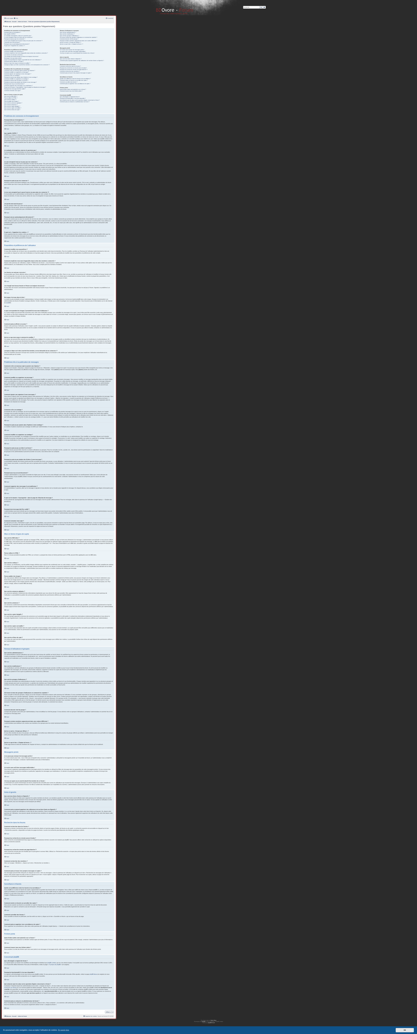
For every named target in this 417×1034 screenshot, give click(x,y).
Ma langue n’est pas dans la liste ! (13, 58)
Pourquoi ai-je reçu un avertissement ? (14, 83)
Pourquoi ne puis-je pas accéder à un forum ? (16, 80)
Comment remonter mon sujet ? (12, 90)
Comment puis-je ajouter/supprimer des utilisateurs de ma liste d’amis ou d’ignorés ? (82, 60)
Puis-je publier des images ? (11, 101)
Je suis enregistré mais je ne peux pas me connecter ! (18, 37)
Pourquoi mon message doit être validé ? (15, 88)
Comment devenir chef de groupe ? (69, 39)
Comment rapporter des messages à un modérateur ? (18, 85)
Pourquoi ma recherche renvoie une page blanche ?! (73, 69)
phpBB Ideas (93, 974)
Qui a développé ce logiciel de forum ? (70, 96)
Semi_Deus (213, 1020)
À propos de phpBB (55, 964)
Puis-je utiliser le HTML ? (10, 98)
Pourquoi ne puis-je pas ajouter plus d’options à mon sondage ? (20, 77)
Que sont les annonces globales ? (13, 103)
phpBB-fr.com (211, 1022)
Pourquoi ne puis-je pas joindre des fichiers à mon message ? (20, 82)
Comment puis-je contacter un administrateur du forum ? (74, 101)
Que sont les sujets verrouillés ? (12, 108)
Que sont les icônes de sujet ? (12, 109)
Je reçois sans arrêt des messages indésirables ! (73, 51)
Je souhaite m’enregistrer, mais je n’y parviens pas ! (17, 35)
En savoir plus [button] (63, 1030)
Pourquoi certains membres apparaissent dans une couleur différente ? (78, 40)
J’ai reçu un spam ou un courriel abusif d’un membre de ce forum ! (77, 53)
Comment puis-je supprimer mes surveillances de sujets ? (75, 83)
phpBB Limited (51, 963)
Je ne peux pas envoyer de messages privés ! (72, 49)
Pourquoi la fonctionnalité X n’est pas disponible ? (73, 98)
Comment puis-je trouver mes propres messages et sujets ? (76, 73)
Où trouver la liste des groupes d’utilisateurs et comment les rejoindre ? (78, 37)
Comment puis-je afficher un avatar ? (14, 61)
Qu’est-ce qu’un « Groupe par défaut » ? (70, 42)
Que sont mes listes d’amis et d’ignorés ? (70, 58)
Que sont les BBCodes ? (10, 96)
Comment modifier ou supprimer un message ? (16, 72)
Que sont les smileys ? (10, 99)
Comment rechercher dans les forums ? (70, 66)
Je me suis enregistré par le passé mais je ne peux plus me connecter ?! (23, 40)
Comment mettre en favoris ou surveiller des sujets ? (74, 80)
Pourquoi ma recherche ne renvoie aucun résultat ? (73, 68)
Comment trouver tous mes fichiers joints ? (71, 91)
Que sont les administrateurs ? (68, 32)
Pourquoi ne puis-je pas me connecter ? (14, 39)
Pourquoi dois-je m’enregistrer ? (12, 32)
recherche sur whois (10, 987)
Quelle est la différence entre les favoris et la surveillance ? (75, 78)
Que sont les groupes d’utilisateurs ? (69, 35)
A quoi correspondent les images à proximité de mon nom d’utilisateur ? (22, 59)
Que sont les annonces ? (10, 104)
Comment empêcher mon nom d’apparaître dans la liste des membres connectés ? (26, 53)
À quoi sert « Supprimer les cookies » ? (14, 45)
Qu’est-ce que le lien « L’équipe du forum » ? (71, 44)
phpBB (8, 303)
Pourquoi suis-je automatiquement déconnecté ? (17, 44)
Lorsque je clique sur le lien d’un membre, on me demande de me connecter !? (27, 64)
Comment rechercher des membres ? (70, 71)
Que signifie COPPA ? (10, 34)
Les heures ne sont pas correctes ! (13, 54)
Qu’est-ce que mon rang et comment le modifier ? (17, 63)
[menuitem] (16, 18)
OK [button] (405, 1030)
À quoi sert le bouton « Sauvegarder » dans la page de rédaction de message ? (25, 87)
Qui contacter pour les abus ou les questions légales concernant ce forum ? (80, 100)
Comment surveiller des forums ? (68, 82)
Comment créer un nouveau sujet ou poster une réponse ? (19, 70)
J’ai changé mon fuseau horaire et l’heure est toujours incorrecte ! (21, 56)
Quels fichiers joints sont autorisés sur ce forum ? (73, 89)
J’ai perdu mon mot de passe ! (12, 42)
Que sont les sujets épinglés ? (12, 106)
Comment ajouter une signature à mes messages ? (17, 74)
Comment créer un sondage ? (12, 75)
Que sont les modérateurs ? (67, 34)
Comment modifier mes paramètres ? (14, 51)
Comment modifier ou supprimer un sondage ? (16, 78)
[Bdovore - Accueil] (171, 7)
